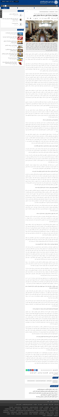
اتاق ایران (41, 407)
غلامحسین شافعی (14, 412)
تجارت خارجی (19, 408)
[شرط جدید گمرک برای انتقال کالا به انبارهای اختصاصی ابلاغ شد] (12, 42)
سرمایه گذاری (6, 410)
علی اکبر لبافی (21, 412)
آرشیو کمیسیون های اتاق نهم (27, 404)
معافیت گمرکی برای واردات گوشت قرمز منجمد (36, 8)
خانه (56, 11)
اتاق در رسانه (51, 404)
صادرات (26, 412)
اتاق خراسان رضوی (18, 407)
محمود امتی (35, 413)
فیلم (48, 401)
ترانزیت (14, 408)
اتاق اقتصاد (46, 407)
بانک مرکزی (36, 408)
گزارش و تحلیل (18, 404)
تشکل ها (35, 404)
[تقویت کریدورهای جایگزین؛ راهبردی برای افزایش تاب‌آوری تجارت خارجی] (12, 55)
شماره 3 (47, 412)
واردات (13, 413)
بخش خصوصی (30, 408)
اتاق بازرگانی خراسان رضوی (34, 407)
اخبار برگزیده (52, 11)
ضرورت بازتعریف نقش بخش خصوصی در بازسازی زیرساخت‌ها (46, 396)
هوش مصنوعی (19, 413)
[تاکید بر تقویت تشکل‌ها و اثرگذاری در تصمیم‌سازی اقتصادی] (12, 51)
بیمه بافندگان (55, 380)
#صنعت (52, 407)
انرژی (41, 408)
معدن (31, 413)
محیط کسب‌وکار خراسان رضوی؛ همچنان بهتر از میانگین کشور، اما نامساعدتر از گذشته (43, 393)
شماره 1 (57, 412)
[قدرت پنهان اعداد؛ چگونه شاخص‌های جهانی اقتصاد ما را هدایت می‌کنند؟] (12, 20)
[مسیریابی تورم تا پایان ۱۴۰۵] (12, 59)
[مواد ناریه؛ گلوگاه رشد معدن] (12, 15)
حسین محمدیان (52, 410)
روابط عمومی (40, 372)
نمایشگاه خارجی (25, 413)
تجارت (25, 408)
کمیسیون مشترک (50, 415)
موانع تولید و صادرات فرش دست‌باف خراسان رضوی (45, 15)
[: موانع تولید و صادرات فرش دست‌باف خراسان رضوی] (28, 18)
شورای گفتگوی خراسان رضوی (40, 380)
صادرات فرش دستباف (31, 380)
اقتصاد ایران (45, 404)
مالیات (57, 413)
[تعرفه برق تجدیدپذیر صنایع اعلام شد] (12, 34)
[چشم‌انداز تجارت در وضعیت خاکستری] (12, 47)
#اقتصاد (57, 407)
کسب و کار (56, 415)
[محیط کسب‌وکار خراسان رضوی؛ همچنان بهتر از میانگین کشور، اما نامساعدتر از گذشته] (12, 63)
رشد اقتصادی (12, 410)
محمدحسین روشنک (51, 413)
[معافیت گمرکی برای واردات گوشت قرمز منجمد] (12, 38)
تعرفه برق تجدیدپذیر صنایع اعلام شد (51, 8)
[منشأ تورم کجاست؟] (12, 25)
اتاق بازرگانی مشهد (25, 407)
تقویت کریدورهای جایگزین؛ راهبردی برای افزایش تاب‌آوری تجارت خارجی (45, 391)
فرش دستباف (55, 382)
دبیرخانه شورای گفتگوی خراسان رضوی (42, 410)
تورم (57, 410)
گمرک (44, 415)
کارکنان (9, 413)
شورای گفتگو (49, 380)
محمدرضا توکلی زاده (42, 413)
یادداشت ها (40, 404)
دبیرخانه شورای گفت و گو (44, 11)
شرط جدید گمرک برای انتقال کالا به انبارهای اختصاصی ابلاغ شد (17, 8)
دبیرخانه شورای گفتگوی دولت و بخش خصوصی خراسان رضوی (25, 410)
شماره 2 (52, 412)
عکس (51, 401)
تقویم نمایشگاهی (8, 408)
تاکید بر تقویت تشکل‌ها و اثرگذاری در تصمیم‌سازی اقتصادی (47, 389)
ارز (50, 408)
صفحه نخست (56, 401)
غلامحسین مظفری (6, 412)
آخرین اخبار (56, 404)
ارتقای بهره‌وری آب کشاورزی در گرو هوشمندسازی (49, 395)
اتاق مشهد (11, 407)
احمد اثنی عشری (55, 408)
